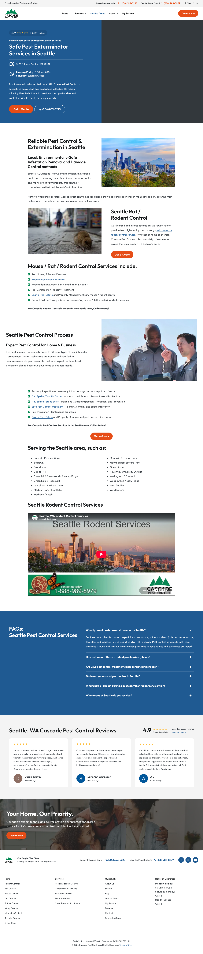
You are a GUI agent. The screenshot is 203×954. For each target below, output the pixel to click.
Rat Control (10, 888)
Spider (40, 396)
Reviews (109, 908)
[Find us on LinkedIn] (188, 860)
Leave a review (179, 732)
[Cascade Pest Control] (11, 13)
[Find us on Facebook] (181, 860)
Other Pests (10, 923)
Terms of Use (125, 945)
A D (152, 776)
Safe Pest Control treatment (47, 406)
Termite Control (54, 396)
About (112, 13)
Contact (109, 913)
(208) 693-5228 (129, 3)
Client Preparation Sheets (67, 903)
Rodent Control (12, 883)
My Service (128, 13)
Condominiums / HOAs (66, 888)
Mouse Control (12, 893)
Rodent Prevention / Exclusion (48, 279)
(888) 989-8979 (172, 3)
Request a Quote (113, 918)
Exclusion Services (63, 893)
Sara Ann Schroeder (99, 776)
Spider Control (12, 903)
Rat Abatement (62, 898)
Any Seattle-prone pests (45, 401)
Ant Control (10, 898)
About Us (109, 883)
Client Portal (192, 3)
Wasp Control (11, 908)
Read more (166, 769)
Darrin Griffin (33, 776)
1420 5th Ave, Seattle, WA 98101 (33, 64)
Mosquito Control (13, 913)
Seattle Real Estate (42, 294)
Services (79, 13)
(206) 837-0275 (51, 109)
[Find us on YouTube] (195, 860)
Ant (34, 396)
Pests (65, 13)
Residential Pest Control (66, 883)
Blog (107, 893)
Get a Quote (188, 13)
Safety (108, 888)
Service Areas (97, 13)
